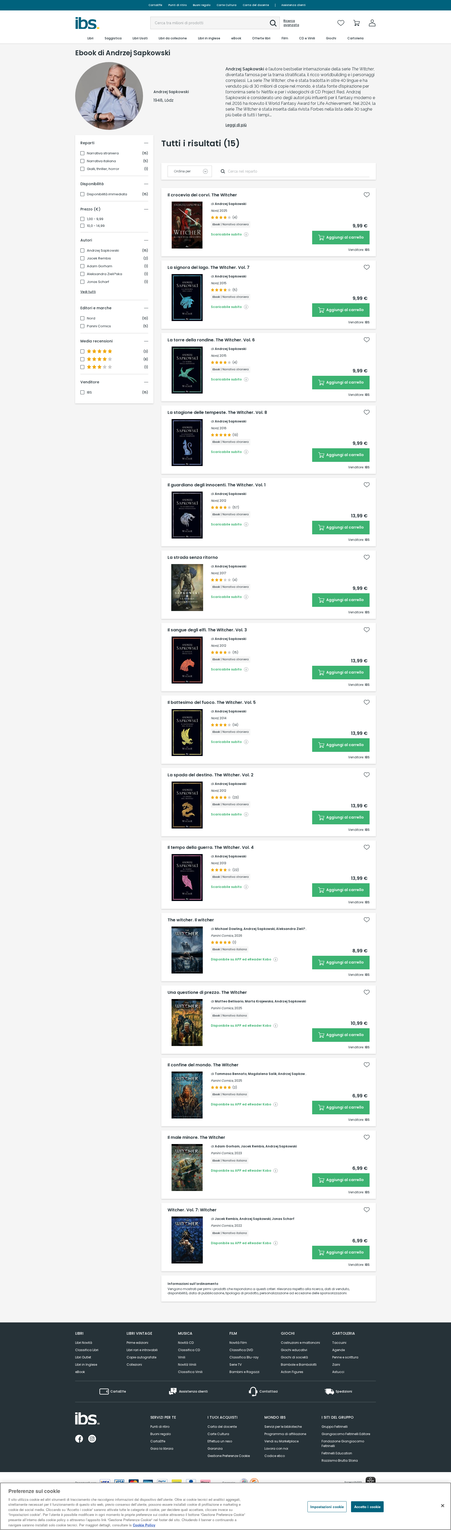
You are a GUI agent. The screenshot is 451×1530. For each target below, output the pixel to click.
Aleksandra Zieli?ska (104, 274)
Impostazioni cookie (327, 1506)
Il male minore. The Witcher (196, 1137)
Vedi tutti (88, 291)
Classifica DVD (241, 1350)
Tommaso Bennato (231, 1074)
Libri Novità (83, 1342)
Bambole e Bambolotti (299, 1364)
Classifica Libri (86, 1350)
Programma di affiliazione (285, 1434)
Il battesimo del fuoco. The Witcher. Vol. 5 (212, 702)
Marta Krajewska (259, 1001)
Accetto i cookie (367, 1506)
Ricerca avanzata (291, 23)
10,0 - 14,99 (96, 226)
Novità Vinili (187, 1364)
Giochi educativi (294, 1350)
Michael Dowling (228, 929)
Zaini (336, 1364)
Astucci (338, 1372)
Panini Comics (99, 326)
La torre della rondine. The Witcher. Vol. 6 (211, 340)
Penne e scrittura (345, 1357)
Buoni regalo (201, 5)
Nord (91, 318)
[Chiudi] (442, 1505)
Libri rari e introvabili (142, 1350)
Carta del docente (256, 5)
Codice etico (274, 1456)
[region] (225, 1506)
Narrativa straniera (103, 153)
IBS (89, 392)
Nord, (215, 210)
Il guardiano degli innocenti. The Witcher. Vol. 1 (217, 485)
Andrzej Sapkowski (103, 251)
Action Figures (292, 1372)
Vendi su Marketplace (281, 1441)
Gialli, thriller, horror (103, 169)
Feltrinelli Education (337, 1453)
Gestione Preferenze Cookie (228, 1456)
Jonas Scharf (98, 282)
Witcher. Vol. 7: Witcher (192, 1210)
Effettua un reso (219, 1441)
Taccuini (339, 1342)
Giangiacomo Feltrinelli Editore (346, 1434)
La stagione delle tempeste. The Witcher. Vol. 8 (217, 412)
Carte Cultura (226, 5)
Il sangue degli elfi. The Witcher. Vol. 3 (207, 630)
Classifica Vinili (190, 1372)
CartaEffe (155, 5)
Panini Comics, (222, 935)
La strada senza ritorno (193, 557)
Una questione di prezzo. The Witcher (207, 992)
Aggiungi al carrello (344, 237)
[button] (273, 23)
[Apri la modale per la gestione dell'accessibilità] (370, 1482)
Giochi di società (294, 1357)
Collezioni (134, 1364)
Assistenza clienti (293, 5)
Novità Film (238, 1342)
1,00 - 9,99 (95, 219)
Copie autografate (141, 1357)
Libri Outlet (83, 1357)
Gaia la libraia (161, 1448)
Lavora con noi (276, 1448)
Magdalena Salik (262, 1074)
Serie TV (235, 1364)
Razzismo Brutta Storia (340, 1460)
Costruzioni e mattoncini (300, 1342)
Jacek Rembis (99, 258)
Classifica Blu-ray (244, 1357)
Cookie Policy (144, 1524)
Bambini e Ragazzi (244, 1372)
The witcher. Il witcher (191, 920)
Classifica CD (189, 1350)
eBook (80, 1372)
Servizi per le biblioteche (283, 1426)
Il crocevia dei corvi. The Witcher (202, 195)
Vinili (181, 1357)
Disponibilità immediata (107, 194)
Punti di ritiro (177, 5)
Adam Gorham (99, 266)
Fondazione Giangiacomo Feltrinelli (343, 1443)
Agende (338, 1350)
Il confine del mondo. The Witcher (203, 1065)
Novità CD (186, 1342)
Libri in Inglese (86, 1364)
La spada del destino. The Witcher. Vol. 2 (210, 775)
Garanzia (215, 1448)
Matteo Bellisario (229, 1001)
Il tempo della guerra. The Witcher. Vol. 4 (211, 847)
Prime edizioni (137, 1342)
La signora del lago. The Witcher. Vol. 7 (209, 267)
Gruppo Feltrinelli (335, 1426)
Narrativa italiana (101, 161)
